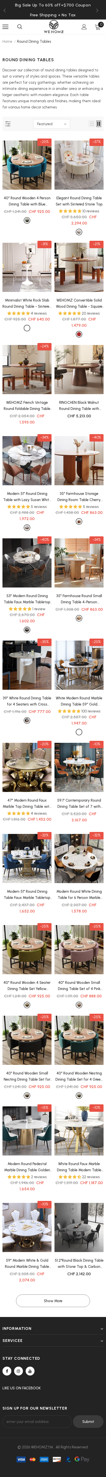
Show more (53, 1301)
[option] (53, 15)
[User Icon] (84, 26)
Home (7, 41)
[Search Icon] (19, 26)
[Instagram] (18, 1371)
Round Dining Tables (34, 41)
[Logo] (54, 26)
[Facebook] (6, 1371)
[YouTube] (30, 1371)
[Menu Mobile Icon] (5, 27)
